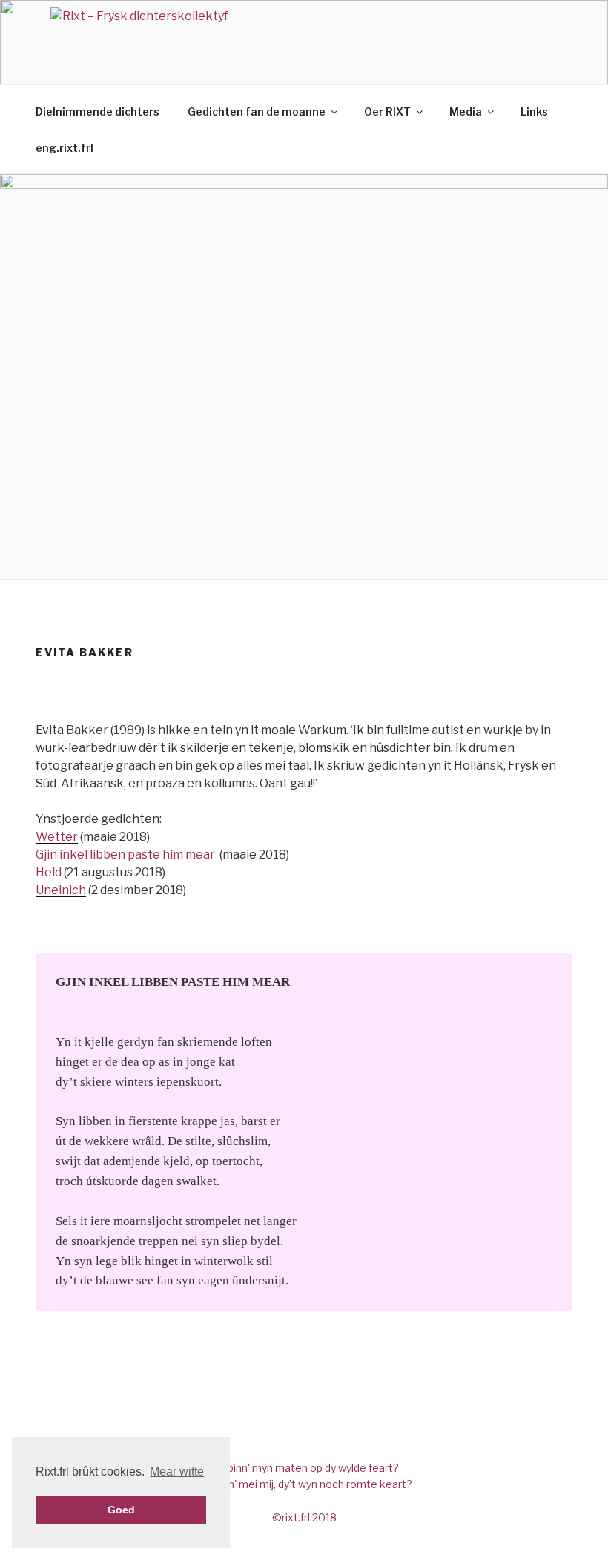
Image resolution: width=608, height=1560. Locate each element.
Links (534, 111)
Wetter (57, 837)
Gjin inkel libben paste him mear (126, 854)
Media (465, 111)
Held (49, 872)
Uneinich (61, 890)
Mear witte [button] (177, 1471)
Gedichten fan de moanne (257, 111)
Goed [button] (121, 1510)
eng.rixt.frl (64, 147)
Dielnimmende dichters (97, 111)
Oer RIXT (387, 111)
